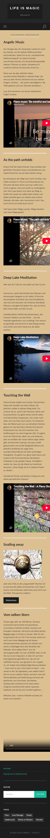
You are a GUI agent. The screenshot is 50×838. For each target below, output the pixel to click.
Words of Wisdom (25, 820)
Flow (7, 815)
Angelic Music (13, 42)
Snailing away (13, 544)
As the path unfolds (17, 160)
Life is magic (25, 8)
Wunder (39, 820)
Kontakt (7, 769)
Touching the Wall (16, 395)
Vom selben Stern (16, 615)
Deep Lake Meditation (20, 277)
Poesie (29, 815)
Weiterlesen (11, 600)
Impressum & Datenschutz (15, 774)
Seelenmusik (10, 820)
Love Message (17, 815)
